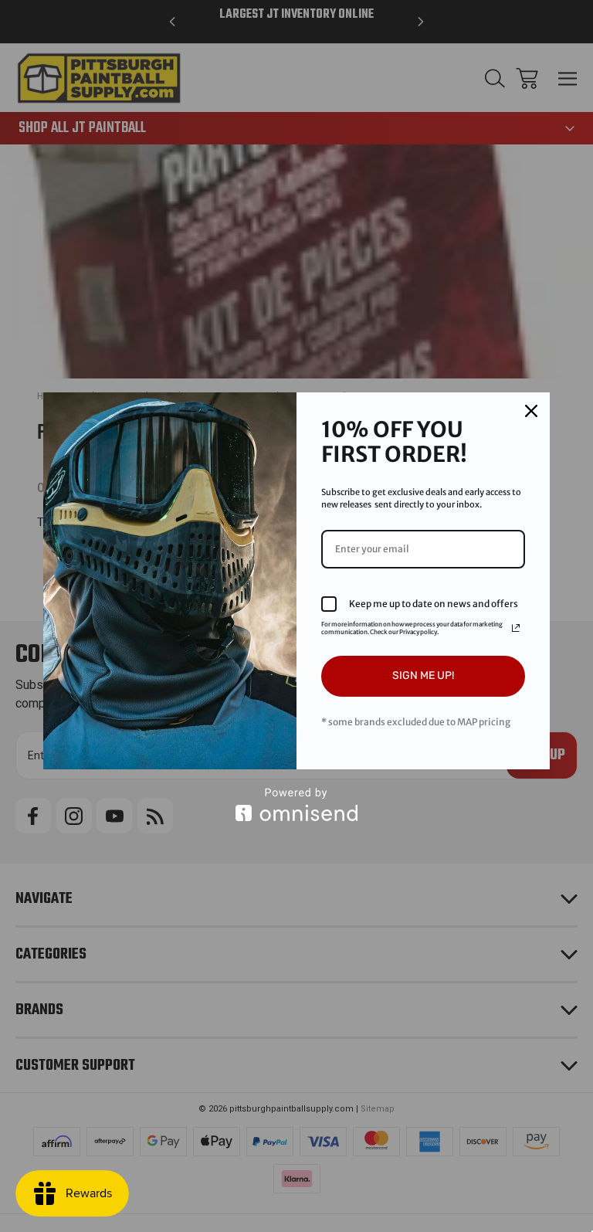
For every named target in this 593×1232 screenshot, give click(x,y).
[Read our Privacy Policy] (516, 628)
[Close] (531, 410)
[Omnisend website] (296, 804)
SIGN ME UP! (423, 675)
